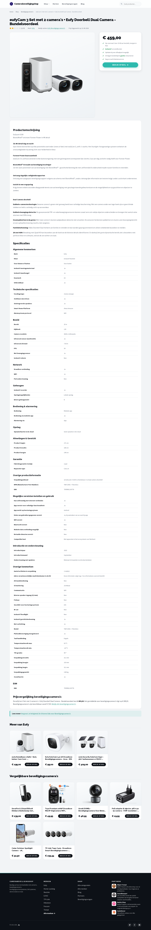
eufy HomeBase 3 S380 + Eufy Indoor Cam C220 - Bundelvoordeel (24, 759)
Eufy (33, 28)
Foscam (47, 906)
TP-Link (47, 899)
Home (11, 12)
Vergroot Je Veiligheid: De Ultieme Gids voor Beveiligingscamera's (46, 713)
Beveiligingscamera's (27, 12)
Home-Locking (49, 889)
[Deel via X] (130, 925)
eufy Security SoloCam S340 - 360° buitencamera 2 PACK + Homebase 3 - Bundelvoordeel (91, 759)
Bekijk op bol (119, 65)
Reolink (47, 892)
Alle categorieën (84, 885)
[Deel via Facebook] (135, 925)
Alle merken (82, 889)
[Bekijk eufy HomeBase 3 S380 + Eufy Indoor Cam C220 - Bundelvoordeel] (25, 742)
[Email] (139, 925)
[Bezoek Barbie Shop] (114, 903)
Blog (82, 4)
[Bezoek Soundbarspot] (114, 895)
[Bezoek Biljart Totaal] (114, 886)
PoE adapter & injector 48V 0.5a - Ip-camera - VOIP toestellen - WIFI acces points (125, 811)
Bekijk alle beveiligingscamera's (64, 704)
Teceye (46, 910)
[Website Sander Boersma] (18, 925)
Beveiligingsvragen (69, 4)
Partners (81, 896)
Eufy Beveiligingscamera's (56, 28)
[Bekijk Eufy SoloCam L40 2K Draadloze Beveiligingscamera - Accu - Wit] (59, 742)
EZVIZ (46, 896)
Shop (46, 4)
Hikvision (47, 903)
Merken (56, 4)
